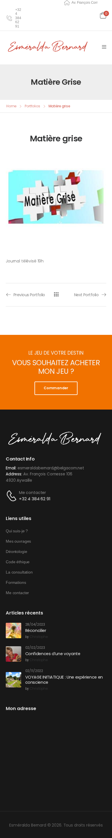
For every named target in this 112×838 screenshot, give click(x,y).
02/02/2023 (35, 648)
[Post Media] (13, 630)
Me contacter (32, 492)
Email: (11, 468)
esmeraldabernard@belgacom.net (51, 468)
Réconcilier (35, 630)
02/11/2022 (34, 671)
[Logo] (49, 46)
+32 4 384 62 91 (35, 499)
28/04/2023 (35, 624)
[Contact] (12, 495)
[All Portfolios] (56, 294)
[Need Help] (9, 18)
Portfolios (32, 106)
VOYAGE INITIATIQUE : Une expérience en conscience (64, 679)
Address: (14, 474)
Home (11, 106)
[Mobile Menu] (104, 47)
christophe (39, 637)
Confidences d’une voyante (52, 654)
